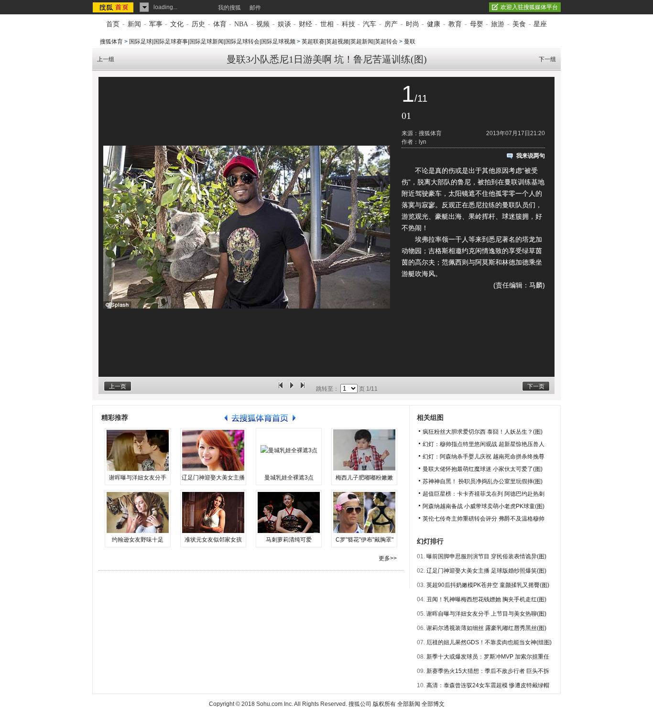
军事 (156, 24)
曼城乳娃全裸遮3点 (289, 477)
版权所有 (384, 704)
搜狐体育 (111, 41)
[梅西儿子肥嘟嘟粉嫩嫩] (364, 450)
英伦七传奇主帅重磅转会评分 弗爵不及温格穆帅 (483, 518)
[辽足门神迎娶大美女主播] (213, 450)
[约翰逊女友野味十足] (137, 512)
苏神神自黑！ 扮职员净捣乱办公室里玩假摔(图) (483, 481)
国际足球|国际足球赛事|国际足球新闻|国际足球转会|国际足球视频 (212, 41)
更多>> (388, 558)
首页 (113, 24)
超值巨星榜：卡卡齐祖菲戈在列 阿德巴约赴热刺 (483, 493)
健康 (433, 24)
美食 (519, 24)
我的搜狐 (229, 7)
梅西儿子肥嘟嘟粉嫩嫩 (364, 477)
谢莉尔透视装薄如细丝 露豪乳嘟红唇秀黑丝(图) (486, 628)
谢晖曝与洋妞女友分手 (137, 477)
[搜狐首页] (114, 7)
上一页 (117, 386)
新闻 (134, 24)
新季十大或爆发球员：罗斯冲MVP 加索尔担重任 (487, 656)
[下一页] (302, 388)
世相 (327, 24)
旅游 (497, 24)
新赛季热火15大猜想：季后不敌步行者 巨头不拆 (487, 671)
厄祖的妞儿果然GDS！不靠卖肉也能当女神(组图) (489, 642)
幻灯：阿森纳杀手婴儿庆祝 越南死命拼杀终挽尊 (483, 456)
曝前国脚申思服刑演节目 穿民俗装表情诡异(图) (486, 556)
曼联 (409, 41)
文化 (177, 24)
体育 (220, 24)
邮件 (255, 7)
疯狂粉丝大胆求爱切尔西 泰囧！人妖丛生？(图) (483, 431)
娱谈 (284, 24)
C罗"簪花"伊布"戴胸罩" (364, 539)
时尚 (412, 24)
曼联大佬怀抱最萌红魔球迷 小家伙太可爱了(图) (483, 469)
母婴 (476, 24)
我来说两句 (530, 155)
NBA (241, 24)
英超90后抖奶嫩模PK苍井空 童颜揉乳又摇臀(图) (487, 585)
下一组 (547, 59)
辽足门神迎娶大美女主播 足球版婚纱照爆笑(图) (486, 570)
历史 (198, 24)
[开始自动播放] (291, 388)
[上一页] (280, 388)
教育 (455, 24)
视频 (263, 24)
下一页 (535, 386)
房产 (391, 24)
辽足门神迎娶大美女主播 (213, 477)
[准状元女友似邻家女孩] (213, 512)
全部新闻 (408, 704)
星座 (540, 24)
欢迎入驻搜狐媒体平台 (529, 7)
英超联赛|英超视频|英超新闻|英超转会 (350, 41)
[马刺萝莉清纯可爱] (288, 512)
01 (406, 115)
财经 (305, 24)
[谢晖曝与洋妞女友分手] (137, 450)
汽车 (369, 24)
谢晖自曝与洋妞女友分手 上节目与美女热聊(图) (486, 613)
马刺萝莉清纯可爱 (289, 539)
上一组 (105, 59)
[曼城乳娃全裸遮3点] (288, 450)
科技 (348, 24)
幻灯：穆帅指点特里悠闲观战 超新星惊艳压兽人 (483, 444)
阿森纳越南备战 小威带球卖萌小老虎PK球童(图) (483, 506)
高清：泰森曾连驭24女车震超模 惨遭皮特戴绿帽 (487, 685)
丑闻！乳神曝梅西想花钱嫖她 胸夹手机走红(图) (486, 599)
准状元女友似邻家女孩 (213, 539)
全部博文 (433, 704)
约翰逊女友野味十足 (137, 539)
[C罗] (364, 512)
